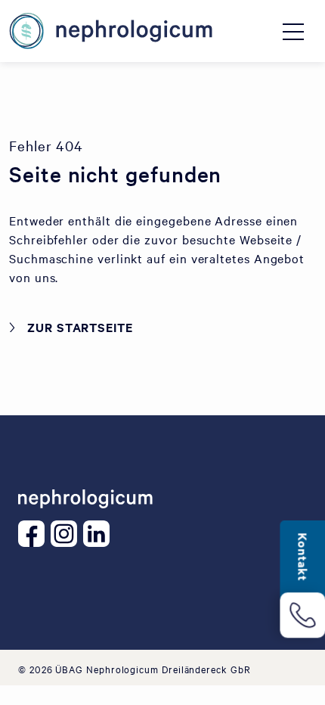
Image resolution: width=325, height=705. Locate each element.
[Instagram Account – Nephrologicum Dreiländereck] (67, 533)
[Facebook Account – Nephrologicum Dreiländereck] (34, 533)
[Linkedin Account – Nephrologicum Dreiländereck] (99, 533)
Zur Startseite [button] (80, 326)
